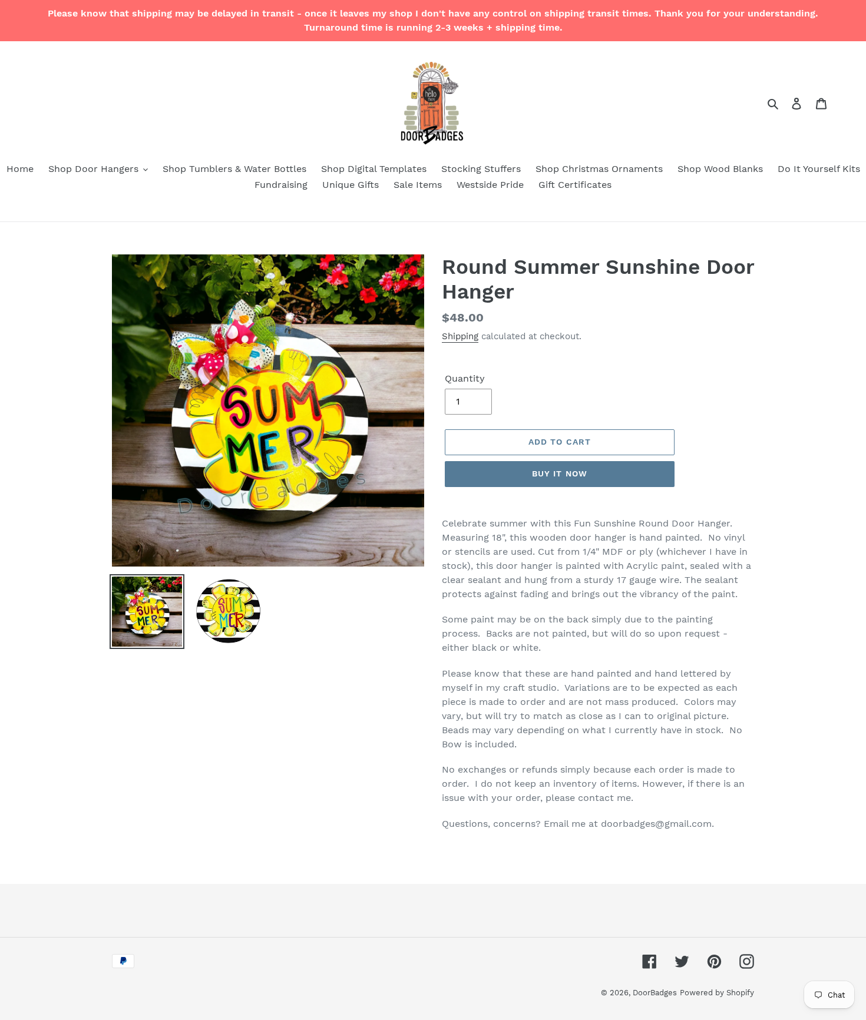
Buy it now (559, 473)
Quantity (465, 378)
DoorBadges (655, 992)
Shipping (460, 336)
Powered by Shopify (717, 992)
